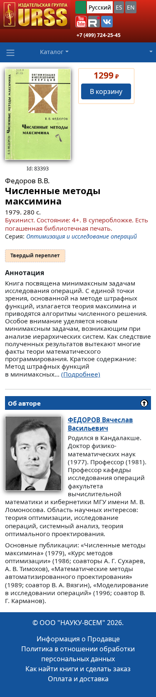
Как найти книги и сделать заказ (78, 668)
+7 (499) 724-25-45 (99, 35)
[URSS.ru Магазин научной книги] (35, 14)
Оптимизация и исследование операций (81, 236)
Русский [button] (100, 7)
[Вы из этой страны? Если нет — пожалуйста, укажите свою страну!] (80, 7)
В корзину (106, 91)
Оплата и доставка (78, 678)
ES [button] (119, 7)
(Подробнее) (80, 374)
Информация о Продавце (78, 638)
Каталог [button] (52, 51)
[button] (81, 21)
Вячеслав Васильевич (100, 424)
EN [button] (131, 7)
